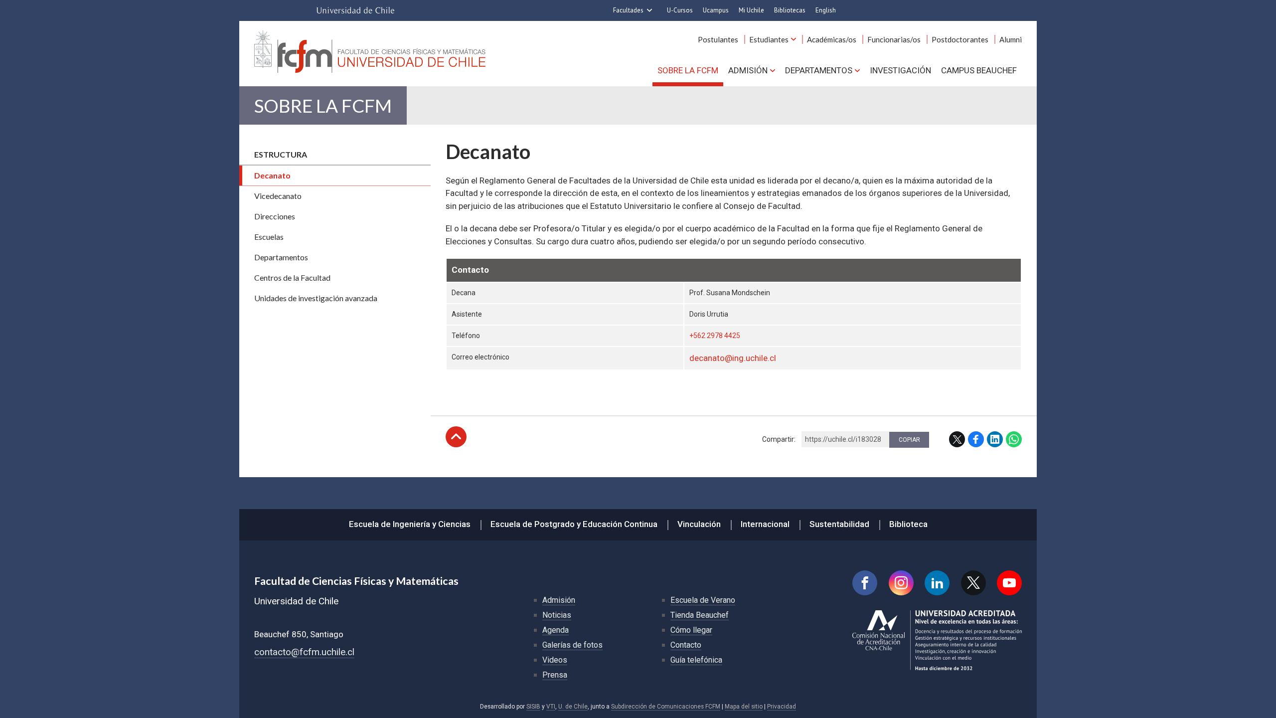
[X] (973, 582)
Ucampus (716, 10)
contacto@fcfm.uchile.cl (304, 652)
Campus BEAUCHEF (979, 70)
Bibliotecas (789, 10)
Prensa (554, 675)
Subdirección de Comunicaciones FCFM (665, 706)
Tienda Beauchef (699, 615)
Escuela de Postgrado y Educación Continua (573, 524)
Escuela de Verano (702, 600)
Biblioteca (908, 524)
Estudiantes (769, 39)
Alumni (1010, 39)
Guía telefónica (696, 660)
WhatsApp (1014, 439)
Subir (456, 436)
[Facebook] (864, 582)
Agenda (555, 630)
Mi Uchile (751, 10)
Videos (554, 660)
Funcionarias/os (894, 39)
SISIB (533, 706)
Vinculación (699, 524)
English (825, 10)
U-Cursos (680, 10)
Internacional (765, 524)
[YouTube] (1009, 582)
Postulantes (718, 39)
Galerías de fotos (572, 645)
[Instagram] (901, 582)
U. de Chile (573, 706)
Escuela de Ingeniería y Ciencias (410, 524)
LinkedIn (995, 439)
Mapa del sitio (744, 706)
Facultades (628, 10)
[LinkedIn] (937, 582)
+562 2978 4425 (714, 336)
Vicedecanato (278, 195)
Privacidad (781, 706)
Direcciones (274, 216)
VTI (550, 706)
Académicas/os (831, 39)
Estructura (280, 154)
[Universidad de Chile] (355, 10)
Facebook (976, 439)
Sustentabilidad (839, 524)
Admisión (748, 70)
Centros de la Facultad (292, 277)
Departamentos (818, 70)
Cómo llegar (691, 630)
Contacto (685, 645)
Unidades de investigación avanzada (315, 298)
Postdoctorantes (960, 39)
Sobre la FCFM (687, 70)
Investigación (900, 70)
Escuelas (269, 236)
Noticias (556, 615)
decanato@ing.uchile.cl (732, 358)
